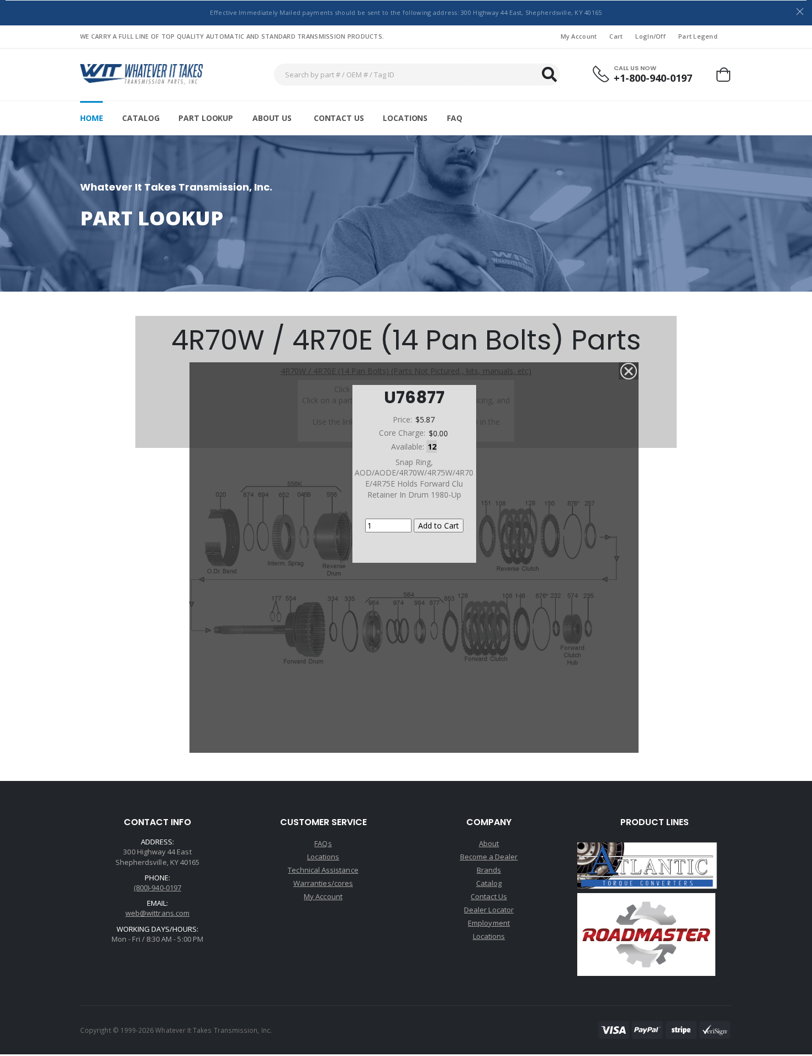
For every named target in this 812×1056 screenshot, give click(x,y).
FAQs (322, 843)
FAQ (454, 118)
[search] (549, 75)
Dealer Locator (489, 910)
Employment (489, 923)
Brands (489, 870)
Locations (405, 118)
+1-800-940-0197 (653, 78)
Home (91, 118)
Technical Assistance (323, 870)
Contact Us (339, 118)
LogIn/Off (650, 36)
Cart (616, 36)
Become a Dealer (489, 857)
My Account (579, 36)
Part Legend (698, 36)
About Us (272, 118)
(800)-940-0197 (157, 888)
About (489, 843)
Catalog (140, 118)
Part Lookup (205, 118)
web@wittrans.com (157, 913)
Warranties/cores (323, 883)
